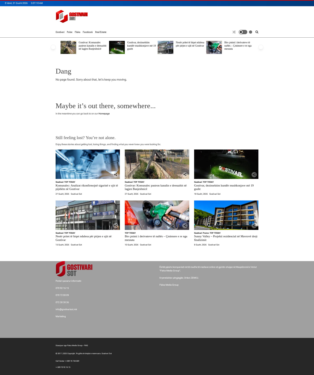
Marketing (61, 316)
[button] (53, 47)
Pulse (69, 32)
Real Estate (100, 32)
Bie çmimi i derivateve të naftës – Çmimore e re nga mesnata (238, 45)
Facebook (88, 32)
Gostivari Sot (76, 194)
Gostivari (60, 32)
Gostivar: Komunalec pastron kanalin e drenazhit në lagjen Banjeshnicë (92, 45)
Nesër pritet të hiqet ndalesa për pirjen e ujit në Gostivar (190, 44)
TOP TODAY (69, 182)
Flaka (77, 32)
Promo (206, 233)
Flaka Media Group (169, 284)
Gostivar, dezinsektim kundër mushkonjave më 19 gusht (141, 45)
